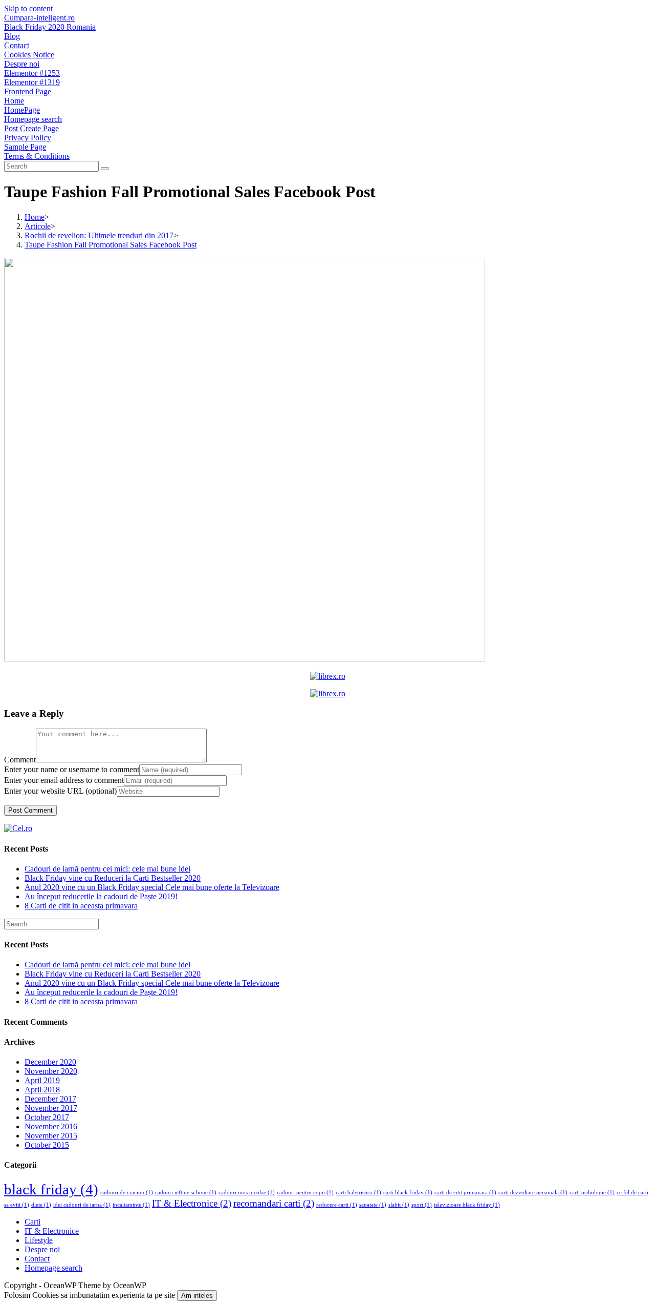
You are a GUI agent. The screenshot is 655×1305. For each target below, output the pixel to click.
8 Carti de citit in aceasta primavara (81, 905)
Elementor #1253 (32, 73)
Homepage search (33, 119)
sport (421, 1205)
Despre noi (21, 63)
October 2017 (47, 1117)
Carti (32, 1221)
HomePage (22, 110)
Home (14, 100)
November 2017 (51, 1108)
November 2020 (51, 1071)
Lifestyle (39, 1240)
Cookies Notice (29, 54)
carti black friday (407, 1192)
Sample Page (25, 146)
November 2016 (51, 1126)
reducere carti (336, 1205)
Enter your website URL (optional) (60, 790)
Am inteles (197, 1295)
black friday (51, 1189)
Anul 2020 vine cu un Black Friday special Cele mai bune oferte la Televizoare (152, 887)
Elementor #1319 (32, 82)
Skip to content (28, 8)
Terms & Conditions (37, 156)
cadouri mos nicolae (247, 1192)
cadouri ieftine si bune (185, 1192)
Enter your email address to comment (64, 780)
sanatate (372, 1205)
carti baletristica (358, 1192)
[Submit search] (105, 168)
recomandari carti (273, 1203)
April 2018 (42, 1089)
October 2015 (47, 1145)
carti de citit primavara (465, 1192)
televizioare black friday (467, 1205)
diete (41, 1205)
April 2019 (42, 1080)
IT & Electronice (191, 1203)
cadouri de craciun (126, 1192)
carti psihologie (592, 1192)
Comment (20, 759)
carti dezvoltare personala (532, 1192)
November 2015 (51, 1135)
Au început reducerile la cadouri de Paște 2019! (101, 896)
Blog (12, 36)
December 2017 (50, 1098)
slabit (398, 1205)
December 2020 (50, 1062)
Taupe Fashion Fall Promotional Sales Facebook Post (110, 244)
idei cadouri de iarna (82, 1205)
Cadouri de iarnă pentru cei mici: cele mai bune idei (107, 868)
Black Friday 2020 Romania (50, 27)
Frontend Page (27, 91)
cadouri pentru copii (305, 1192)
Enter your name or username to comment (71, 769)
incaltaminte (131, 1205)
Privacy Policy (27, 137)
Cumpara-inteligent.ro (39, 17)
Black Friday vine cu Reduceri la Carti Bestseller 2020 (113, 878)
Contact (16, 45)
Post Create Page (31, 128)
